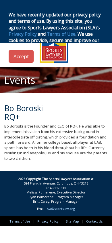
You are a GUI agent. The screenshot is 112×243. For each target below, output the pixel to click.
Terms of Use (19, 221)
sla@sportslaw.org (61, 208)
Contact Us (94, 221)
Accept (21, 56)
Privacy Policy (48, 221)
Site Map (72, 221)
